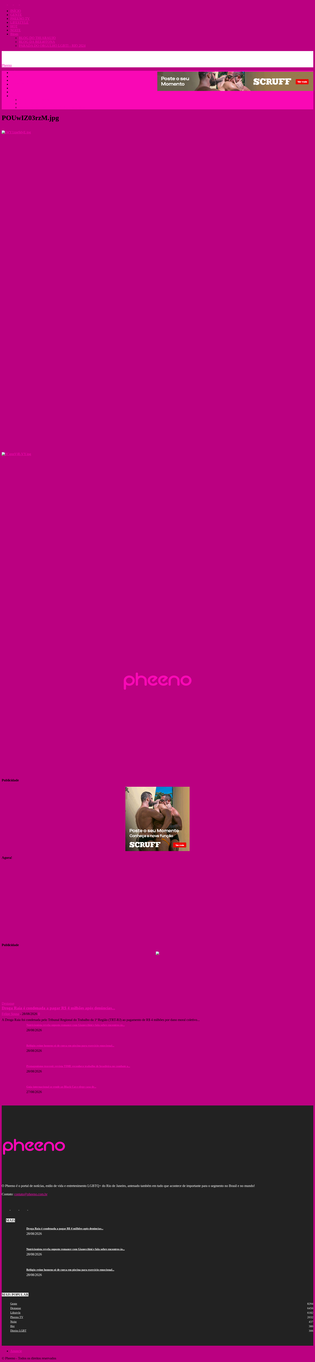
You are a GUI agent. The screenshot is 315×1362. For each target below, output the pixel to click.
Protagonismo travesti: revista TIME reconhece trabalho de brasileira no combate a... (78, 1066)
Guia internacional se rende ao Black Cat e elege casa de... (61, 1086)
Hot (12, 1326)
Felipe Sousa (10, 1014)
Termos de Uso (63, 54)
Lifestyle (15, 1312)
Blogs (14, 34)
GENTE (16, 15)
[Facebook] (5, 3)
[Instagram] (11, 3)
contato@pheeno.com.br (30, 1194)
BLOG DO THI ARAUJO (37, 38)
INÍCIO (15, 11)
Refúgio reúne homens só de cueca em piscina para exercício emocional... (70, 1045)
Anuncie (27, 54)
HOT (14, 26)
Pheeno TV (16, 1317)
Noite (13, 1321)
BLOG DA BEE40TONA (37, 42)
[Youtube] (22, 3)
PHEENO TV (20, 18)
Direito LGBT (18, 1330)
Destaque (8, 1003)
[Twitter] (17, 3)
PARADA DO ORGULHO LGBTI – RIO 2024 (52, 45)
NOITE (15, 30)
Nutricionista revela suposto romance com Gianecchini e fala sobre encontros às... (75, 1025)
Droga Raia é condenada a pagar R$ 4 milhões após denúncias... (58, 1008)
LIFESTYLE (19, 22)
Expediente (43, 54)
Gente (13, 1303)
